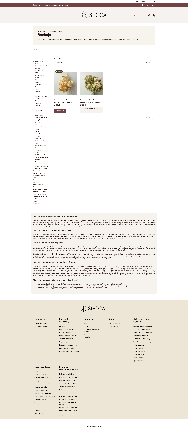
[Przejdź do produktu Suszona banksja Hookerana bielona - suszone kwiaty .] (65, 83)
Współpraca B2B (114, 323)
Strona (148, 62)
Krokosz (37, 106)
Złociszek (38, 159)
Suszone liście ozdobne (42, 384)
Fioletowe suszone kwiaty (68, 396)
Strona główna (41, 31)
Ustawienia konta (40, 326)
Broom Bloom (39, 70)
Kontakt (62, 326)
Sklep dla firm (113, 326)
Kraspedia (38, 103)
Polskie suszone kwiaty (40, 194)
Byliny (36, 371)
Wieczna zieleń (39, 413)
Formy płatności (65, 332)
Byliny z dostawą (139, 345)
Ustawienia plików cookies (68, 351)
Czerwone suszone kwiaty (68, 383)
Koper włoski (39, 101)
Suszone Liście (37, 171)
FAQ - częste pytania (66, 329)
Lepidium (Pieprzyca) (41, 127)
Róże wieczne (39, 150)
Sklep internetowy (93, 426)
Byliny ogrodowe (38, 185)
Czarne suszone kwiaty (67, 399)
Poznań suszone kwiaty (141, 329)
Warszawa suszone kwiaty (142, 332)
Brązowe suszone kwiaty (68, 407)
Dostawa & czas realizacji (68, 336)
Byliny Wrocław (138, 354)
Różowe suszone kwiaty (67, 380)
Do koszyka (60, 111)
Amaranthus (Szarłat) (42, 66)
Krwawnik (38, 108)
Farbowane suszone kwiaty (69, 411)
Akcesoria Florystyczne (40, 189)
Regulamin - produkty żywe (68, 345)
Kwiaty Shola (39, 120)
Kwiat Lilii (38, 113)
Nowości (35, 201)
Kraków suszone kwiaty (141, 336)
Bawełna (37, 80)
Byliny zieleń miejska (41, 374)
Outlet (35, 199)
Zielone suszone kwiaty (67, 387)
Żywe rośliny (37, 187)
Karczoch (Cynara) (41, 96)
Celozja (37, 82)
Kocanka (37, 99)
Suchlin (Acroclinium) (41, 155)
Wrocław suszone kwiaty (142, 342)
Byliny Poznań (138, 348)
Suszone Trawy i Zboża (40, 168)
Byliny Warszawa (139, 351)
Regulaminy (63, 342)
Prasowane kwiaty (40, 145)
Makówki (37, 134)
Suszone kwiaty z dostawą (142, 326)
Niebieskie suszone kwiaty (68, 377)
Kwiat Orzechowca (41, 117)
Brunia (37, 77)
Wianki (37, 152)
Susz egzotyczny (38, 180)
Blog (85, 323)
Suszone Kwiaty (51, 31)
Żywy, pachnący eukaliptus (44, 396)
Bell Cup (37, 73)
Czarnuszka (38, 84)
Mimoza (37, 136)
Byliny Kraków (138, 361)
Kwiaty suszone (40, 381)
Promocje (36, 203)
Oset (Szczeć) (39, 141)
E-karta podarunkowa (40, 196)
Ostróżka (38, 138)
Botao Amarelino (40, 75)
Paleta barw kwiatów (39, 192)
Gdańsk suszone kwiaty (141, 339)
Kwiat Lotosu (39, 115)
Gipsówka (38, 87)
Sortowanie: (57, 58)
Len (36, 124)
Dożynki (35, 182)
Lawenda (38, 122)
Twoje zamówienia (41, 323)
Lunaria (37, 131)
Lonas (37, 129)
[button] (52, 15)
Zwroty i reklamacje (66, 339)
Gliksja (37, 89)
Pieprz (37, 143)
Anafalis (37, 63)
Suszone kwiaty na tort (42, 166)
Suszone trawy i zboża (42, 387)
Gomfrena (38, 91)
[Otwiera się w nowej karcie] (142, 5)
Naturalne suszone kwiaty (68, 390)
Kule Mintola (38, 110)
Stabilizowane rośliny (39, 173)
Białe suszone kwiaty (66, 374)
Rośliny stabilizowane (41, 390)
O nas (86, 326)
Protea (37, 148)
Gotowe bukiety (38, 59)
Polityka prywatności (66, 348)
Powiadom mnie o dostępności (91, 110)
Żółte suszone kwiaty (67, 393)
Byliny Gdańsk (138, 358)
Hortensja (38, 94)
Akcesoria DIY (39, 400)
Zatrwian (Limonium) (41, 157)
